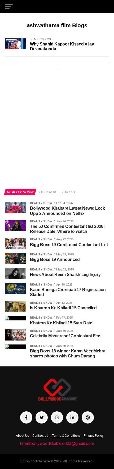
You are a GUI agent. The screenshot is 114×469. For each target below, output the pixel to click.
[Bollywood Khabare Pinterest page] (88, 417)
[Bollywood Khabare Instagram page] (57, 417)
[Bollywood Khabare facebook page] (26, 417)
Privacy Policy (93, 436)
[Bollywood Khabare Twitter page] (42, 417)
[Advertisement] (57, 124)
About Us (22, 436)
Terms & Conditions (66, 436)
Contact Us (40, 436)
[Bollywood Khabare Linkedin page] (72, 417)
